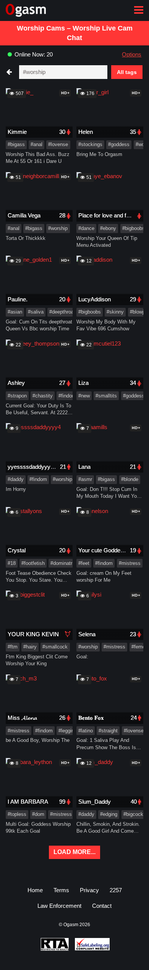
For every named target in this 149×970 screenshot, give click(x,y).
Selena (87, 634)
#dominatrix (63, 563)
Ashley (16, 383)
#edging (108, 814)
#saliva (36, 312)
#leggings (68, 731)
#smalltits (106, 396)
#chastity (42, 396)
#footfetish (33, 563)
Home (35, 890)
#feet (83, 563)
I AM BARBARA (28, 801)
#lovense (58, 144)
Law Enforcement (59, 905)
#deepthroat (62, 312)
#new (84, 396)
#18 (12, 563)
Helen (85, 132)
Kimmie (17, 132)
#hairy (30, 647)
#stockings (90, 144)
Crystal (17, 550)
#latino (85, 731)
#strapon (17, 396)
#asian (15, 312)
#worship (58, 228)
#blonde (129, 479)
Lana (84, 466)
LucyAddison (94, 299)
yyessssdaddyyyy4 (32, 466)
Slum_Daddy (94, 801)
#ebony (108, 228)
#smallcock (55, 647)
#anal (36, 144)
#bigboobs (133, 228)
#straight (108, 731)
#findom (67, 396)
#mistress (130, 563)
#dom (38, 814)
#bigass (16, 144)
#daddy (16, 479)
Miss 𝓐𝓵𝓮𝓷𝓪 (22, 717)
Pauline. (18, 299)
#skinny (115, 312)
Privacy (89, 890)
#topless (17, 814)
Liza (83, 383)
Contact (102, 905)
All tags (127, 72)
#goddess (119, 144)
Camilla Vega (24, 215)
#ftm (13, 647)
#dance (86, 228)
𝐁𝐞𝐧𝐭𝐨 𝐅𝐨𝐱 (91, 717)
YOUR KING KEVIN (33, 634)
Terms (61, 890)
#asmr (85, 479)
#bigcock (133, 814)
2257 (116, 890)
